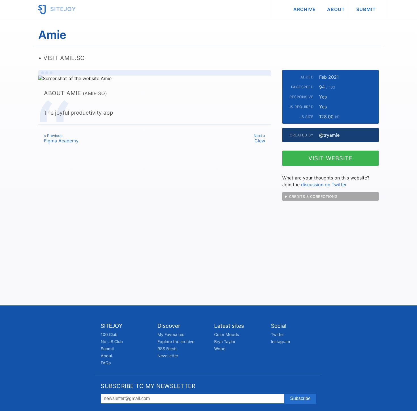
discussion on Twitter (324, 184)
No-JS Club (112, 341)
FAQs (106, 362)
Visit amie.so (64, 58)
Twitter (277, 334)
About (336, 9)
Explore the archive (175, 341)
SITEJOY (62, 9)
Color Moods (226, 334)
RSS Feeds (167, 348)
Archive (304, 9)
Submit (366, 9)
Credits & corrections (313, 196)
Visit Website (330, 158)
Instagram (280, 341)
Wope (219, 348)
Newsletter (167, 355)
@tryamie (329, 135)
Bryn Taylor (224, 341)
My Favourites (170, 334)
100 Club (109, 334)
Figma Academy (61, 138)
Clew (259, 138)
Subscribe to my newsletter (148, 386)
